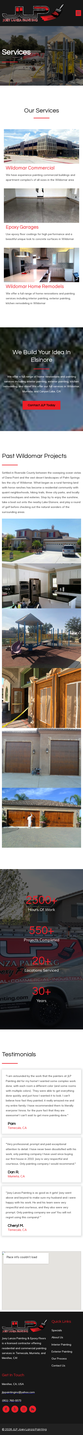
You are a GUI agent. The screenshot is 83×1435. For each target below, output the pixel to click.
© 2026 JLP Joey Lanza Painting (24, 1429)
